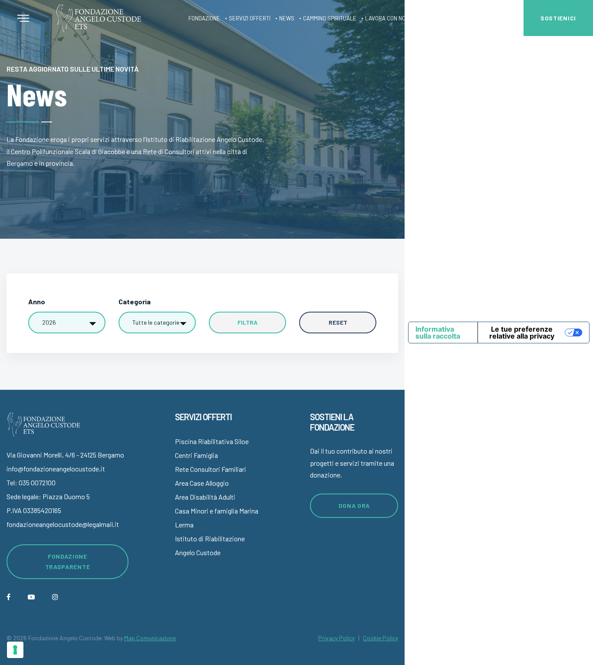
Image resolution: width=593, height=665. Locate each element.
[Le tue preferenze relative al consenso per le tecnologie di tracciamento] (15, 650)
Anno (36, 301)
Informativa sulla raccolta (437, 332)
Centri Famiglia (196, 455)
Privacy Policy (336, 638)
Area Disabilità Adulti (205, 497)
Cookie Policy (380, 638)
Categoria (135, 301)
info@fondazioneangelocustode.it (56, 468)
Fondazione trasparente (67, 561)
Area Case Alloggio (202, 483)
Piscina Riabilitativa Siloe (212, 441)
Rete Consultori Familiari (210, 469)
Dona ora (354, 505)
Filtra (247, 322)
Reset (338, 322)
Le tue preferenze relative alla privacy (521, 332)
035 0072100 (37, 482)
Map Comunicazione (150, 638)
